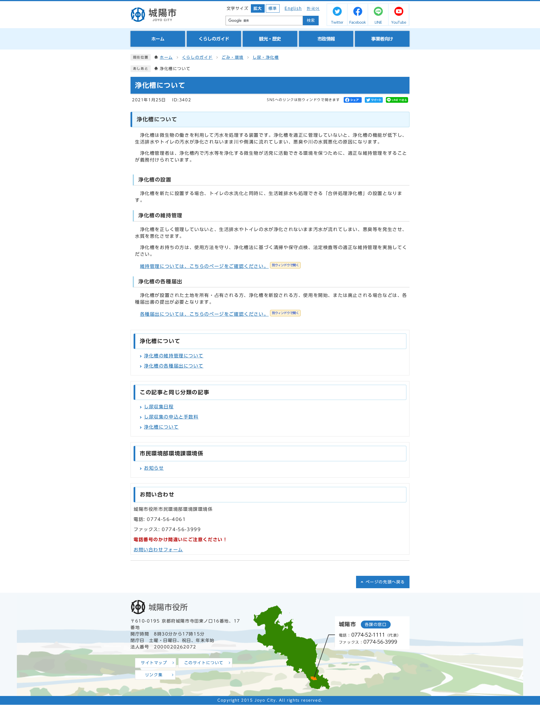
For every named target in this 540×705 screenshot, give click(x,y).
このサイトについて (204, 663)
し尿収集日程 (159, 406)
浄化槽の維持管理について (173, 355)
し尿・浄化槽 (266, 57)
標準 (272, 8)
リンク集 (154, 675)
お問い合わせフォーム (158, 549)
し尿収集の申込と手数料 (171, 417)
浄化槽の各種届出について (173, 366)
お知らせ (154, 468)
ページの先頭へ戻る (385, 582)
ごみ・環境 (233, 57)
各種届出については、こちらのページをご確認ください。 (219, 314)
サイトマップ (154, 663)
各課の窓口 (376, 624)
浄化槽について (161, 427)
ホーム (166, 57)
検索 (311, 20)
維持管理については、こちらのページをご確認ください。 (219, 266)
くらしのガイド (197, 57)
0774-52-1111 (368, 634)
